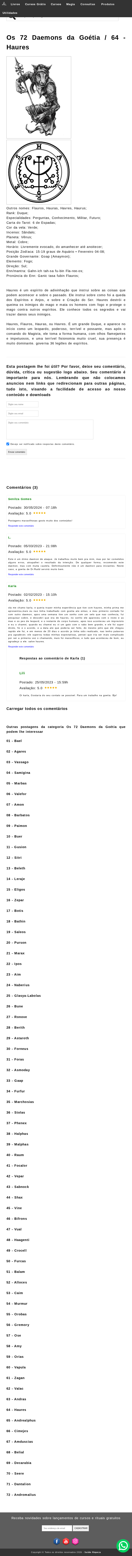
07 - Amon (15, 804)
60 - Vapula (16, 1367)
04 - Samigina (18, 772)
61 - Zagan (15, 1378)
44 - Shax (14, 1197)
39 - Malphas (17, 1144)
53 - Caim (14, 1293)
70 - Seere (15, 1473)
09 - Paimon (16, 826)
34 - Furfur (15, 1091)
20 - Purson (16, 942)
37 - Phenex (16, 1123)
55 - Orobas (16, 1314)
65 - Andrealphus (21, 1420)
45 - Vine (14, 1208)
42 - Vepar (15, 1176)
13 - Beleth (15, 868)
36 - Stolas (15, 1112)
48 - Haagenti (17, 1240)
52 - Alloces (16, 1282)
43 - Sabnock (17, 1187)
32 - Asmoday (18, 1070)
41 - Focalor (16, 1165)
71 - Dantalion (18, 1484)
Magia (70, 4)
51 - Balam (15, 1272)
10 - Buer (14, 836)
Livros (15, 4)
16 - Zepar (15, 900)
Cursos (56, 4)
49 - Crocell (16, 1250)
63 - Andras (16, 1399)
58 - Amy (14, 1346)
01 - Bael (14, 741)
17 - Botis (14, 910)
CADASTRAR (81, 1528)
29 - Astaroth (17, 1038)
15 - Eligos (15, 889)
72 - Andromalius (21, 1494)
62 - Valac (15, 1388)
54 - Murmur (17, 1303)
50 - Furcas (16, 1261)
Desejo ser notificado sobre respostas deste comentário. (42, 444)
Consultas (87, 4)
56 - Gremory (17, 1325)
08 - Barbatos (18, 815)
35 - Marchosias (20, 1102)
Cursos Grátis (35, 4)
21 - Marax (15, 953)
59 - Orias (15, 1356)
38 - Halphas (17, 1133)
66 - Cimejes (17, 1431)
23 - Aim (13, 974)
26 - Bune (14, 1006)
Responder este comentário (21, 526)
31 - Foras (15, 1059)
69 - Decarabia (18, 1463)
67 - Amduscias (19, 1441)
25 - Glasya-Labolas (23, 995)
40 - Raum (15, 1155)
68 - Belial (15, 1452)
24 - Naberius (18, 985)
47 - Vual (14, 1229)
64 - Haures (16, 1410)
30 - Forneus (17, 1049)
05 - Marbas (16, 783)
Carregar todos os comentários (37, 709)
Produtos (108, 4)
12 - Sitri (14, 857)
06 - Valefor (16, 794)
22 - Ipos (14, 964)
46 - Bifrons (16, 1218)
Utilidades (10, 12)
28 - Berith (15, 1027)
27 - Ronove (16, 1017)
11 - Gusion (16, 847)
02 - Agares (16, 751)
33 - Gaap (14, 1080)
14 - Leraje (15, 879)
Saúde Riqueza (93, 1552)
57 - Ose (13, 1335)
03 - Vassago (17, 762)
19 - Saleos (16, 932)
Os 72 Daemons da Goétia (55, 37)
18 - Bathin (16, 921)
